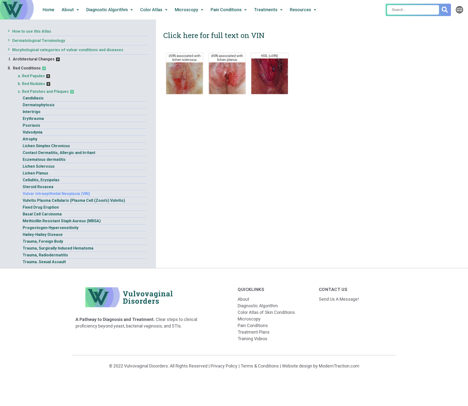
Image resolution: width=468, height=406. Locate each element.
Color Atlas (151, 9)
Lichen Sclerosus (39, 166)
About (68, 9)
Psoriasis (31, 125)
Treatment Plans (254, 332)
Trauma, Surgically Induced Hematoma (58, 248)
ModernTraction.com (339, 365)
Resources (301, 9)
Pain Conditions (227, 9)
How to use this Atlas (31, 31)
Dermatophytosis (39, 105)
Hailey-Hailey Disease (43, 234)
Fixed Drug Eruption (41, 207)
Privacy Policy (224, 365)
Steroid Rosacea (38, 186)
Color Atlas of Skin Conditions (266, 312)
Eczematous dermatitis (44, 159)
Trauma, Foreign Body (43, 241)
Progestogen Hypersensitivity (50, 227)
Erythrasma (33, 118)
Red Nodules (33, 83)
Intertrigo (31, 111)
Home (48, 9)
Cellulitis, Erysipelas (41, 180)
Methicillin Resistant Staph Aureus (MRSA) (62, 221)
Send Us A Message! (339, 299)
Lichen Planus (35, 173)
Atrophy (30, 139)
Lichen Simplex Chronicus (46, 146)
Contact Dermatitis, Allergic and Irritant (59, 152)
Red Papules (33, 76)
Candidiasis (33, 98)
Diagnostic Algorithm (107, 9)
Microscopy (187, 9)
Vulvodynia (32, 132)
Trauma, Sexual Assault (44, 262)
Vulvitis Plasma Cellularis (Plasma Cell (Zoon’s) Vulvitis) (74, 200)
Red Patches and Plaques (45, 91)
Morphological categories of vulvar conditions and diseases (67, 50)
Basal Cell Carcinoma (42, 214)
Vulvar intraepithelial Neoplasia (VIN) (56, 193)
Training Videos (252, 338)
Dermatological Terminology (38, 40)
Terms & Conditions (260, 365)
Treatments (266, 9)
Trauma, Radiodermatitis (45, 255)
